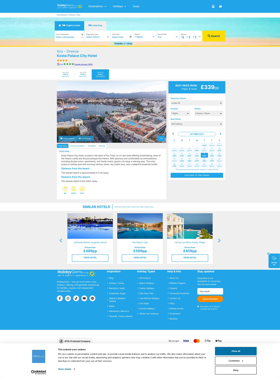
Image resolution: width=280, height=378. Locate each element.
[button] (62, 112)
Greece (72, 15)
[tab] (69, 26)
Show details (64, 369)
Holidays (118, 6)
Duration (174, 109)
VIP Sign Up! (274, 263)
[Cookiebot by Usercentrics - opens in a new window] (38, 372)
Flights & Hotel (73, 25)
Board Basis (176, 119)
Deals (136, 6)
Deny (235, 370)
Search (215, 36)
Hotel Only (97, 25)
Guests (197, 109)
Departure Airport (178, 98)
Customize (234, 360)
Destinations (96, 6)
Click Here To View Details (196, 175)
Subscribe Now (210, 299)
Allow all (235, 351)
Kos (78, 15)
